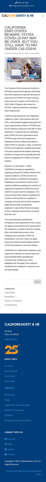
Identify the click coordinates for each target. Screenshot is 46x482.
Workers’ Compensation (15, 410)
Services (9, 388)
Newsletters (10, 297)
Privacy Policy (13, 471)
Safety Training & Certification (17, 405)
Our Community (11, 371)
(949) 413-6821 (23, 3)
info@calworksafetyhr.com (22, 6)
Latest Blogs (34, 53)
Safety (7, 400)
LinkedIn (10, 449)
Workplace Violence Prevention (18, 420)
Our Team (9, 366)
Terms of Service (27, 471)
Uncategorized (11, 305)
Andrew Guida (12, 53)
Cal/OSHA (9, 415)
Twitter (9, 444)
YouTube (11, 454)
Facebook (10, 439)
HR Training (10, 395)
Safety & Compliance (13, 301)
